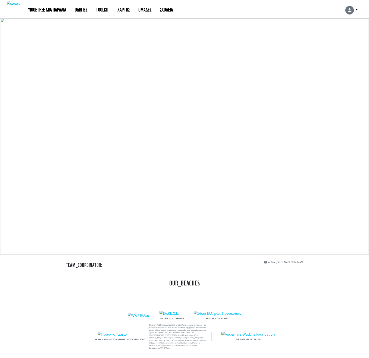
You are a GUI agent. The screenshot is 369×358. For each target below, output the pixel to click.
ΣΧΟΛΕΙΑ (166, 9)
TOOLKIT (102, 9)
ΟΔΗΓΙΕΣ (81, 9)
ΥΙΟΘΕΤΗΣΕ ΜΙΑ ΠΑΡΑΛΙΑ (47, 9)
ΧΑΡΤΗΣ (123, 9)
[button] (351, 9)
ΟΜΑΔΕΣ (144, 9)
